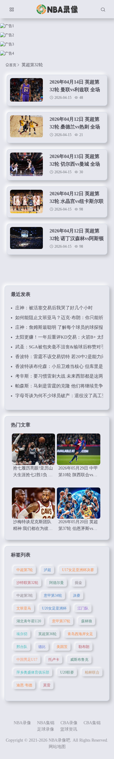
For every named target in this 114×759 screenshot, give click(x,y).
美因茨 (62, 647)
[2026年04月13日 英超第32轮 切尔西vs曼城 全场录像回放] (26, 164)
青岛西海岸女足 (80, 634)
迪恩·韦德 (24, 685)
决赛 (76, 595)
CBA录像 (69, 723)
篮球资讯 (68, 729)
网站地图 (57, 746)
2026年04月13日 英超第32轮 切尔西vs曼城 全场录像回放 (75, 164)
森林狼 (86, 621)
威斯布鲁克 (79, 659)
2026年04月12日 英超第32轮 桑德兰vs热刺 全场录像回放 (75, 127)
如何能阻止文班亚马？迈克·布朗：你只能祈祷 (61, 317)
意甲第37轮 (61, 621)
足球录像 (45, 729)
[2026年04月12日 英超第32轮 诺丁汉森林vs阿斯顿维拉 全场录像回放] (26, 239)
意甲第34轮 (53, 595)
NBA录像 (22, 723)
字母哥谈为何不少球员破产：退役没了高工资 (60, 395)
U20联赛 (67, 672)
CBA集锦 (92, 723)
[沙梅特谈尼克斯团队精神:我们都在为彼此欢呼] (33, 503)
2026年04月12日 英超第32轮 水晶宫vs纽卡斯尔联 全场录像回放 (77, 201)
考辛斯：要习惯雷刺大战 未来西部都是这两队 (61, 376)
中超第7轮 (24, 570)
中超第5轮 (24, 595)
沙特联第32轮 (27, 583)
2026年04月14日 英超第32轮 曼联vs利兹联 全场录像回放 (75, 89)
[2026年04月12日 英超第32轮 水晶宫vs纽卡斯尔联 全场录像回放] (26, 202)
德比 (42, 647)
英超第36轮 (47, 634)
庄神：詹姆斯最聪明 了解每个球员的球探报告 (61, 327)
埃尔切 (21, 634)
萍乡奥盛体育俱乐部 (32, 672)
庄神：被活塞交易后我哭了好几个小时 (54, 307)
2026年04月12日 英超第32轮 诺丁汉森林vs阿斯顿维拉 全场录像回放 (77, 238)
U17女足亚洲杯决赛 (78, 570)
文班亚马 (23, 608)
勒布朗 (83, 647)
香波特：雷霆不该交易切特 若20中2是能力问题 (62, 356)
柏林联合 (92, 672)
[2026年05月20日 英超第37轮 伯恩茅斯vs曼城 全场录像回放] (78, 503)
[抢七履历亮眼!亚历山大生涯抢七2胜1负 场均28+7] (33, 449)
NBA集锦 (45, 723)
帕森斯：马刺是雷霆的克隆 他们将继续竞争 (59, 385)
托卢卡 (53, 659)
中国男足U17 (26, 659)
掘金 (78, 583)
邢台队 (21, 647)
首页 (12, 65)
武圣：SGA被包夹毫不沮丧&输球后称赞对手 (60, 346)
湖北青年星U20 (28, 621)
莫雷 (46, 685)
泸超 (47, 570)
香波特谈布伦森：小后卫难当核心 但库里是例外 (63, 366)
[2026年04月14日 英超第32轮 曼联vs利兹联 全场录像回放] (26, 90)
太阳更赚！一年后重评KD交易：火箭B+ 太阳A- (63, 337)
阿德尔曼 (56, 583)
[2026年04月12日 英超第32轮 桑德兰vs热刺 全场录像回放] (26, 127)
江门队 (83, 608)
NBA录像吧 (59, 740)
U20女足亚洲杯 (54, 608)
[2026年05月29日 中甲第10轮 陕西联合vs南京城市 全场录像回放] (78, 449)
